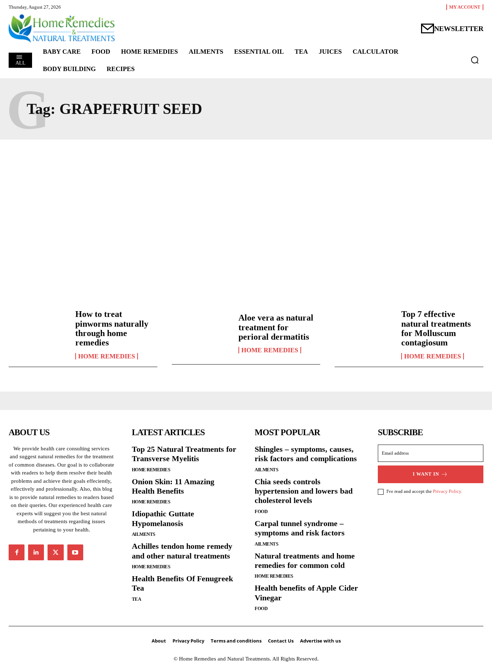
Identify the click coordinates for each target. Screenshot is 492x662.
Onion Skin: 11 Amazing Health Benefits (173, 486)
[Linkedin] (36, 552)
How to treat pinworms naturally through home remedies (111, 328)
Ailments (143, 534)
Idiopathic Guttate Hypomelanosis (163, 518)
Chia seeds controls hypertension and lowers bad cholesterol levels (304, 491)
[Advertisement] (246, 215)
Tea (136, 599)
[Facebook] (16, 552)
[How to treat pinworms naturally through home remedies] (38, 333)
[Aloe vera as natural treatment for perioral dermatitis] (201, 333)
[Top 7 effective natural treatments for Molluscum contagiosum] (364, 333)
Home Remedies (106, 356)
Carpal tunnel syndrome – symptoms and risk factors (300, 528)
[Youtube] (75, 552)
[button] (474, 60)
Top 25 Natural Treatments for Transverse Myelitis (184, 454)
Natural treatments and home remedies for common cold (305, 560)
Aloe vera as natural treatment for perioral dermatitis (275, 327)
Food (261, 511)
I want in (426, 474)
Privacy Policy (447, 491)
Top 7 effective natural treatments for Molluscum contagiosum (436, 328)
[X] (55, 552)
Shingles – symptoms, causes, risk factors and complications (306, 454)
